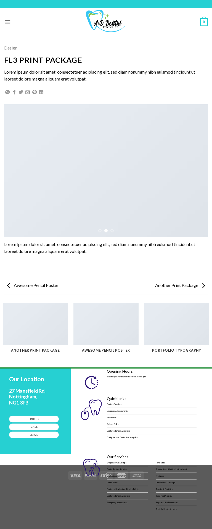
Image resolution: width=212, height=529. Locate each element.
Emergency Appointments (117, 411)
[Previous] (15, 170)
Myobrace (160, 476)
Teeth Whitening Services (166, 509)
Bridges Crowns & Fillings (116, 462)
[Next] (197, 170)
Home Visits (160, 462)
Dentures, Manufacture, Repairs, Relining (123, 489)
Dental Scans (112, 482)
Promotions (111, 417)
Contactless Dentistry (116, 476)
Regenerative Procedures (167, 502)
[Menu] (7, 22)
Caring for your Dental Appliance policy (122, 437)
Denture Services (114, 404)
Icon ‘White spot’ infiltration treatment (171, 469)
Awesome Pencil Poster (36, 285)
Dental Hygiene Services (117, 469)
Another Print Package (177, 285)
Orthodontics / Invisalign (165, 482)
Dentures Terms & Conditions (118, 431)
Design (10, 47)
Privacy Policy (113, 424)
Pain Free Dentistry (164, 496)
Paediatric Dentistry (164, 489)
